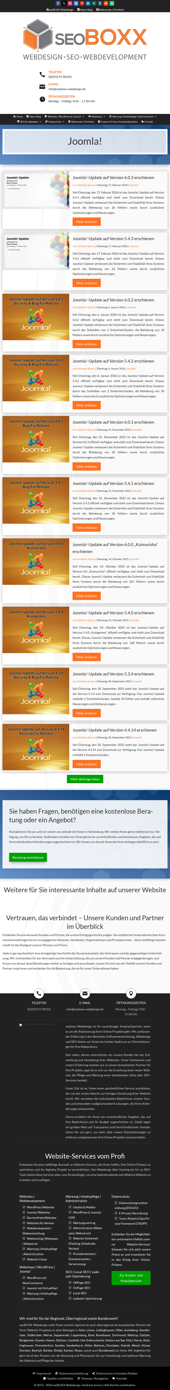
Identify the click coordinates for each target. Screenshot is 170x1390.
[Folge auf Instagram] (70, 3)
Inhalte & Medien (84, 1207)
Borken (48, 1350)
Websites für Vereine (40, 1223)
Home (19, 116)
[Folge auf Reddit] (106, 3)
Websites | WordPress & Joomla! (64, 116)
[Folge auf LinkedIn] (88, 3)
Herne (138, 1340)
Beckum (99, 1345)
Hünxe (145, 1345)
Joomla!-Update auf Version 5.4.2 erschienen (113, 360)
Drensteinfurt (44, 1345)
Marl (129, 1340)
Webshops (96, 116)
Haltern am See (115, 1340)
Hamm (50, 1340)
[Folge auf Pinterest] (82, 3)
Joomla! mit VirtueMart (42, 1288)
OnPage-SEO (81, 1288)
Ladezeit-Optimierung (87, 1298)
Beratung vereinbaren (28, 857)
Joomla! (134, 185)
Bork (91, 1335)
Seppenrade (61, 1335)
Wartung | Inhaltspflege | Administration (133, 116)
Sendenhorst (74, 1345)
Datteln (145, 1335)
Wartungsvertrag (84, 1223)
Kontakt (149, 121)
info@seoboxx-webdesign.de (84, 1009)
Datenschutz (54, 121)
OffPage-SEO (81, 1282)
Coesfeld (73, 1340)
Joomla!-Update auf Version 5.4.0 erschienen (113, 612)
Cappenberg (78, 1335)
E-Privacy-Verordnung (133, 1213)
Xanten (68, 1350)
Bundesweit (107, 1350)
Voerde (125, 1345)
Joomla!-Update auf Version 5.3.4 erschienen (113, 673)
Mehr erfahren (86, 222)
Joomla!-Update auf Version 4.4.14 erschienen (115, 729)
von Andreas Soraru (84, 185)
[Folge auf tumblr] (100, 3)
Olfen (119, 1330)
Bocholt (37, 1350)
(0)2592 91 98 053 (38, 1009)
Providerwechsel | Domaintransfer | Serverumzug (82, 1259)
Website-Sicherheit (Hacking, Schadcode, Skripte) (83, 1243)
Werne (47, 1335)
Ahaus (78, 1350)
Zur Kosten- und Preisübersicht (131, 1278)
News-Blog (35, 116)
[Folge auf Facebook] (58, 3)
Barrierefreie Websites (41, 1217)
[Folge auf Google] (76, 3)
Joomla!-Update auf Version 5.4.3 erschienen (113, 238)
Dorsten (24, 1350)
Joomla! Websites (38, 1212)
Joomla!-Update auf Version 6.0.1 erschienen (113, 421)
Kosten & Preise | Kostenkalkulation (119, 121)
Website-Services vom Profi (85, 1156)
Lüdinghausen (105, 1330)
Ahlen (88, 1345)
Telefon (54, 72)
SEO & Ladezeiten (29, 121)
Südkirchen (34, 1335)
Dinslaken (112, 1345)
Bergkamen (26, 1340)
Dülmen (61, 1340)
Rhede (58, 1350)
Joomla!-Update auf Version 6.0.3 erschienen (113, 177)
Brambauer (103, 1335)
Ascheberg (131, 1330)
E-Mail (53, 84)
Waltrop (132, 1335)
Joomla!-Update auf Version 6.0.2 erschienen (113, 299)
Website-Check (37, 1259)
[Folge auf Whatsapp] (112, 3)
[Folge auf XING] (94, 3)
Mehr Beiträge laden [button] (85, 779)
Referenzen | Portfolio (82, 121)
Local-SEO (79, 1293)
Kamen (40, 1340)
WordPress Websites (40, 1207)
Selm (82, 1330)
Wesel (136, 1345)
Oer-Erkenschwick (92, 1340)
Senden (60, 1345)
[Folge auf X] (64, 3)
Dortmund (119, 1335)
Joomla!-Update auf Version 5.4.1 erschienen (113, 483)
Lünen (91, 1330)
